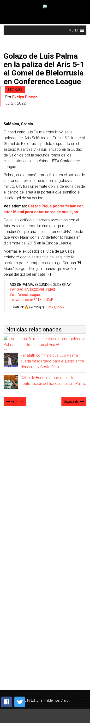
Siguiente (72, 401)
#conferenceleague (25, 295)
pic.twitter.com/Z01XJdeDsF (31, 300)
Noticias (15, 89)
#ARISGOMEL (34, 290)
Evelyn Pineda (24, 97)
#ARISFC (16, 290)
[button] (73, 30)
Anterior (17, 401)
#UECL (51, 290)
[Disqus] (45, 470)
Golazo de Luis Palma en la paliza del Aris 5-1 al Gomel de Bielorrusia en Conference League (44, 68)
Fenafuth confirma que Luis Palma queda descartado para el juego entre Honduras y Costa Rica (52, 361)
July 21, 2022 (55, 307)
